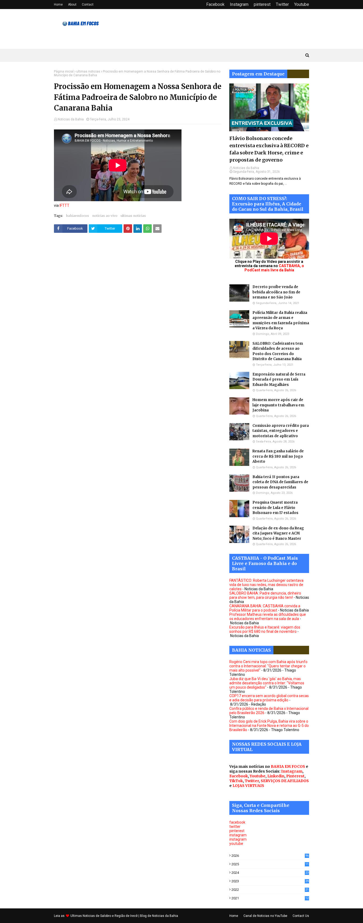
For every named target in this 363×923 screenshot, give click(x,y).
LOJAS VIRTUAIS (248, 785)
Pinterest (295, 776)
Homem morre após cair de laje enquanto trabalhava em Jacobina (278, 405)
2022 (270, 890)
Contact (88, 4)
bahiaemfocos (77, 216)
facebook (237, 822)
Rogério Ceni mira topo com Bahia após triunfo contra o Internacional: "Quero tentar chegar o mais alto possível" (268, 666)
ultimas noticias (88, 71)
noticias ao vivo (104, 216)
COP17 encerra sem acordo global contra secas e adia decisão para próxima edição (269, 698)
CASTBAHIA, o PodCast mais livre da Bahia (274, 268)
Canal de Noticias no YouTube (265, 916)
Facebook (215, 4)
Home (58, 4)
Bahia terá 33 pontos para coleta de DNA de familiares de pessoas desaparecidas (280, 482)
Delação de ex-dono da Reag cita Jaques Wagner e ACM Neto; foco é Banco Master (278, 533)
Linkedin (275, 776)
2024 (270, 873)
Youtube (301, 4)
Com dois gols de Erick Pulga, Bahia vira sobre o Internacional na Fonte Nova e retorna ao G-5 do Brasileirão (269, 725)
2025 (270, 864)
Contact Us (301, 916)
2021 (270, 898)
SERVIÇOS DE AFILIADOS (285, 780)
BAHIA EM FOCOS (288, 766)
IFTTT (64, 205)
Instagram (239, 4)
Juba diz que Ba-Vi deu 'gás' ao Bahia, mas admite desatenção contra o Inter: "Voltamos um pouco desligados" (266, 683)
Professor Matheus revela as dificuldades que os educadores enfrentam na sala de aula (267, 616)
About (72, 4)
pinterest (262, 4)
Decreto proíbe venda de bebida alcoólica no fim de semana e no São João (276, 292)
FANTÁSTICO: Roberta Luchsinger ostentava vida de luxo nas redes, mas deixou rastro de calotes (266, 584)
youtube (236, 843)
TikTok (236, 780)
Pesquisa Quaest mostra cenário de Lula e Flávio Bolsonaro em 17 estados (275, 507)
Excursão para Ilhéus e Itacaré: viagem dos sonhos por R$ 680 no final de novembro (264, 629)
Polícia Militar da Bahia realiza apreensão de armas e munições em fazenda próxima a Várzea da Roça (280, 320)
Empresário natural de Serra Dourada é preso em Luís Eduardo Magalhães (278, 379)
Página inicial (64, 71)
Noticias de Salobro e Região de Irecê (110, 916)
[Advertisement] (137, 291)
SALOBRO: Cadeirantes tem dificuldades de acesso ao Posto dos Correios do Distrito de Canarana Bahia (277, 351)
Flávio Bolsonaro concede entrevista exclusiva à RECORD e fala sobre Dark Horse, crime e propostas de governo (269, 149)
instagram (238, 835)
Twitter (282, 4)
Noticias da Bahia (71, 119)
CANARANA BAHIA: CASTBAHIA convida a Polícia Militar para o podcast (264, 608)
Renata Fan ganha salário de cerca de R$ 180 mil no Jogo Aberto (278, 456)
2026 (270, 856)
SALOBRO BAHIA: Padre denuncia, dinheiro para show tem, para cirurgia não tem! (265, 595)
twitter (234, 826)
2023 (270, 881)
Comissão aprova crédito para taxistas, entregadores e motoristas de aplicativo (280, 430)
